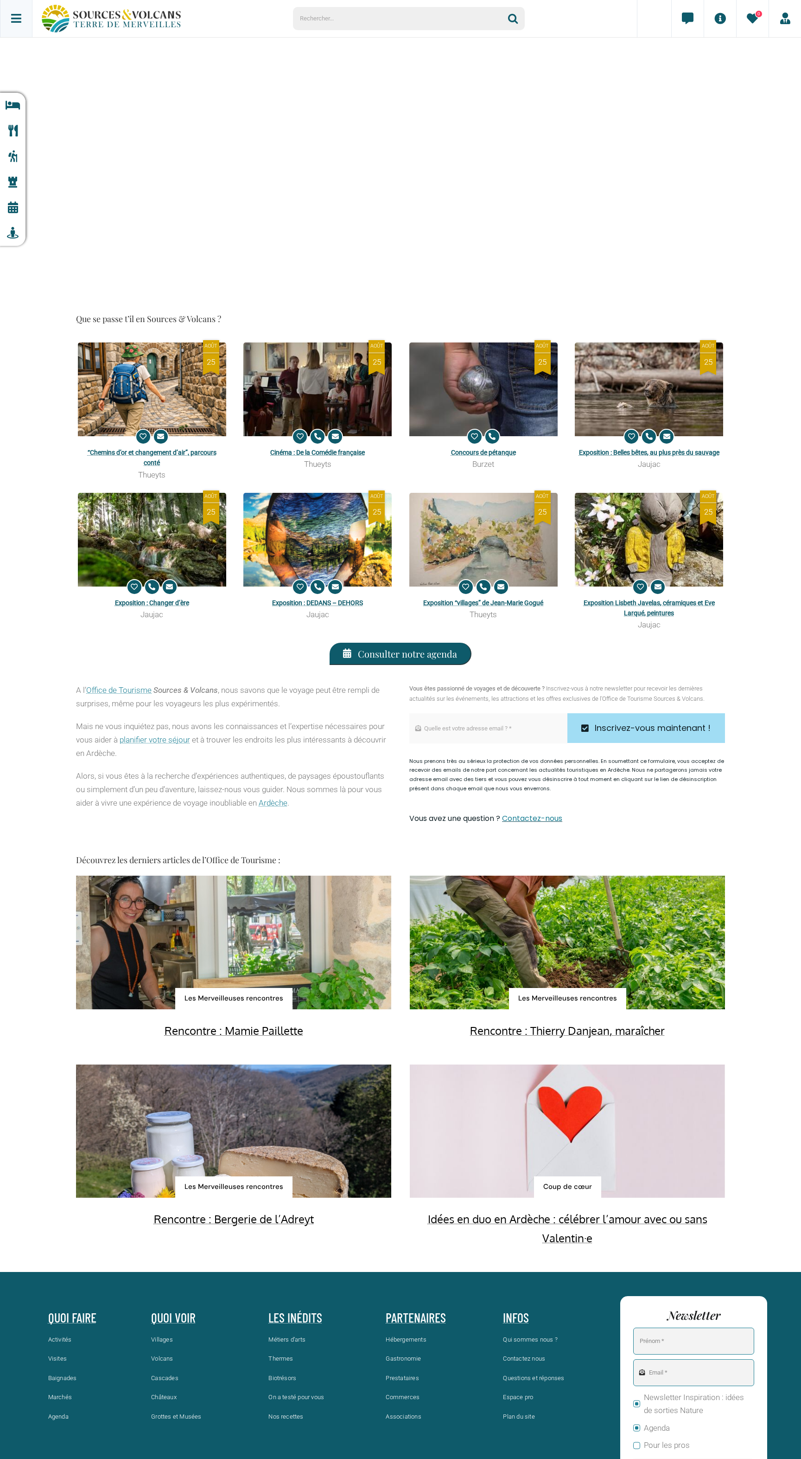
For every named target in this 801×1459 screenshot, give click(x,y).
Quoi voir (173, 1317)
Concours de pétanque (483, 452)
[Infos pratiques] (720, 18)
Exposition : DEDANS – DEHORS (317, 603)
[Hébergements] (12, 105)
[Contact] (687, 18)
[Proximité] (12, 233)
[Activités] (12, 156)
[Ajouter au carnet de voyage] (143, 437)
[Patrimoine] (12, 182)
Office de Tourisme (119, 690)
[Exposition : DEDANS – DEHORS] (317, 540)
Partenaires (416, 1317)
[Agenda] (12, 207)
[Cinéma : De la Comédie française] (317, 389)
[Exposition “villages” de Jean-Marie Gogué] (483, 540)
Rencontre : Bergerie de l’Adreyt (234, 1219)
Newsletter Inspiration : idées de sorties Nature (694, 1404)
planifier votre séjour (155, 739)
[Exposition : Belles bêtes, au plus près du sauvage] (649, 389)
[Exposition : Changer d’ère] (152, 540)
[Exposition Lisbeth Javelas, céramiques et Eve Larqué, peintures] (649, 540)
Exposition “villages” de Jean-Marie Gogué (483, 603)
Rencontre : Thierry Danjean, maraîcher (567, 1030)
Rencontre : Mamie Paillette (234, 1030)
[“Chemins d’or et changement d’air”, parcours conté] (152, 389)
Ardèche (273, 802)
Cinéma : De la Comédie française (317, 452)
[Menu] (16, 18)
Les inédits (295, 1317)
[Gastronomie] (12, 131)
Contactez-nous (532, 818)
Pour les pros (667, 1445)
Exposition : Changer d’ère (152, 603)
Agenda (657, 1428)
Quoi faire (72, 1317)
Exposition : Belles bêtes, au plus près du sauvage (649, 452)
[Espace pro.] (785, 18)
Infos (516, 1317)
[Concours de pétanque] (483, 389)
